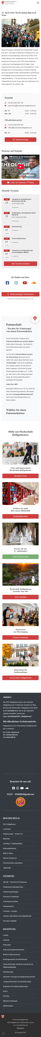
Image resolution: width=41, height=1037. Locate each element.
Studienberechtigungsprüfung (13, 887)
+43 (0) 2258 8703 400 (15, 125)
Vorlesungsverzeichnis (10, 901)
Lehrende (6, 940)
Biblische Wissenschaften (11, 954)
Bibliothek (6, 839)
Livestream (7, 829)
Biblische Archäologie (10, 1001)
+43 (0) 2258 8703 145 (15, 103)
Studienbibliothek (20, 516)
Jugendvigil (7, 868)
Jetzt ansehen (20, 597)
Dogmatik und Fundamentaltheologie (15, 986)
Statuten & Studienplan (11, 897)
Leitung (5, 935)
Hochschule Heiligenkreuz (20, 678)
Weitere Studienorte (10, 858)
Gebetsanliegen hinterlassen (22, 294)
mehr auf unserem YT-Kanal (22, 182)
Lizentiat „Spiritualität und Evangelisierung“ (17, 916)
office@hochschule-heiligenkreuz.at (20, 128)
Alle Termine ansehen (20, 264)
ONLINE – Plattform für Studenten (15, 882)
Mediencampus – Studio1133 (13, 834)
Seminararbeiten (8, 906)
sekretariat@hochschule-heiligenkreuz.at (21, 106)
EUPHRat (6, 996)
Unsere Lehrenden (20, 637)
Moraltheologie (8, 972)
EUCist (5, 991)
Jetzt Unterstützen (20, 557)
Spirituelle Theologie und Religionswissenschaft (19, 977)
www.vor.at (15, 732)
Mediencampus (8, 1006)
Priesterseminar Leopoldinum (13, 863)
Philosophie (7, 945)
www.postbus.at (12, 735)
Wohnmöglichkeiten (9, 848)
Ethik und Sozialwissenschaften (13, 950)
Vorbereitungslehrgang (10, 892)
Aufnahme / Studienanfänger (12, 844)
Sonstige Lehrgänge (9, 921)
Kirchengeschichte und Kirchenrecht (15, 959)
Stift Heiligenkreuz (9, 824)
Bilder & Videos (8, 853)
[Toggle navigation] (38, 2)
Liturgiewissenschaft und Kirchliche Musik (17, 982)
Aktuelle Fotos (20, 476)
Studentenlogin (21, 139)
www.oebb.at (10, 737)
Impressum (20, 1028)
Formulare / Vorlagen (10, 911)
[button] (3, 1033)
